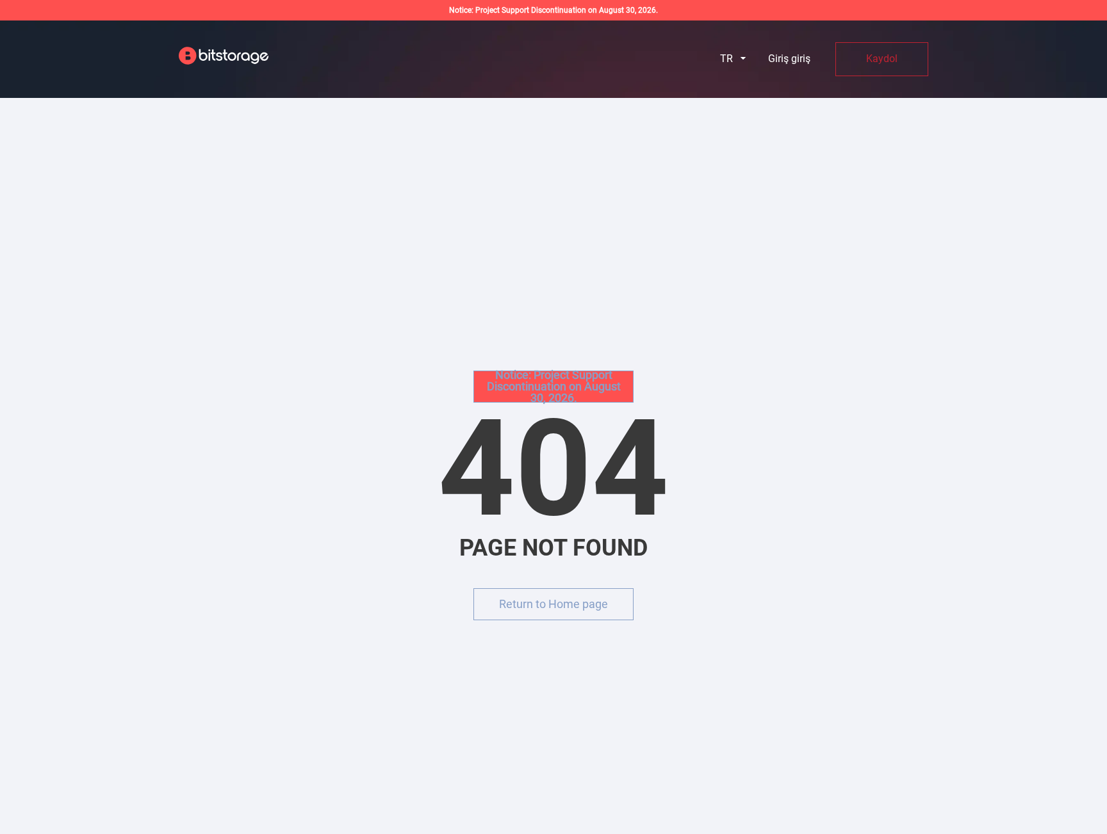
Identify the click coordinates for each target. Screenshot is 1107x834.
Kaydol (882, 58)
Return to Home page (553, 604)
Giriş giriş (789, 59)
